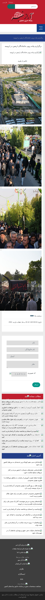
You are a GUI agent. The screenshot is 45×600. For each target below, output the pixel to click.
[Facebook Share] (21, 328)
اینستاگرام (21, 574)
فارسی (4, 2)
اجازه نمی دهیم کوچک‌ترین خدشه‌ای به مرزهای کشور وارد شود (22, 463)
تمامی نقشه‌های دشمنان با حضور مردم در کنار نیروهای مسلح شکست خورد (25, 471)
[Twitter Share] (26, 328)
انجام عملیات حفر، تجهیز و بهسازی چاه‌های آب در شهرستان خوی (24, 532)
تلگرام (22, 569)
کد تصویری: (31, 373)
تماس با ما (20, 552)
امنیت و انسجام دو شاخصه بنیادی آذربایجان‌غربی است (20, 509)
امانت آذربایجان (20, 564)
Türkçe (11, 2)
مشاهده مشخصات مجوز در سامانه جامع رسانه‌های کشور (22, 586)
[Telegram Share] (19, 328)
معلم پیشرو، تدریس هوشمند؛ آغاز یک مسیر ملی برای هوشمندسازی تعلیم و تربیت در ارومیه (22, 502)
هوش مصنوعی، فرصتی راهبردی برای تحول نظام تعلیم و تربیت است (24, 495)
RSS (21, 579)
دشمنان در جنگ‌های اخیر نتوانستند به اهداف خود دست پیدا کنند (24, 516)
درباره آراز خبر (20, 545)
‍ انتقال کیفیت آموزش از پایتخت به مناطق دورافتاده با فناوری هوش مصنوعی (23, 479)
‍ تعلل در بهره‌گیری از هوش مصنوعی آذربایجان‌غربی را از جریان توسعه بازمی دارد (22, 487)
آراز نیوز (20, 560)
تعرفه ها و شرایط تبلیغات (20, 549)
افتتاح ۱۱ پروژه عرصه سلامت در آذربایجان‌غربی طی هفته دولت (23, 524)
